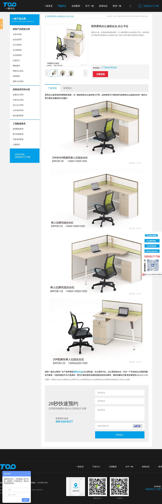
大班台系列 (17, 34)
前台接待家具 (18, 116)
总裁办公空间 (18, 95)
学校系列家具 (18, 139)
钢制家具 (16, 66)
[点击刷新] (137, 426)
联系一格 (117, 6)
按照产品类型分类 (21, 29)
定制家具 (16, 76)
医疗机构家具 (18, 134)
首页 (115, 16)
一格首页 (48, 6)
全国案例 (76, 6)
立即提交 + (119, 435)
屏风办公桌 (144, 16)
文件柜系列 (17, 55)
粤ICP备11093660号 (36, 490)
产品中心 (62, 6)
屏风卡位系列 (18, 81)
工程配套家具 (19, 123)
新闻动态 (103, 6)
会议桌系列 (17, 40)
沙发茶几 (16, 60)
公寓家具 (16, 145)
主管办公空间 (18, 100)
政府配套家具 (18, 129)
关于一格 (89, 6)
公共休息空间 (18, 110)
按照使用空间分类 (21, 89)
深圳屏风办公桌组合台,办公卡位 (60, 16)
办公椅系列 (17, 50)
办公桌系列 (17, 45)
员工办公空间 (18, 105)
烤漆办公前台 (18, 71)
